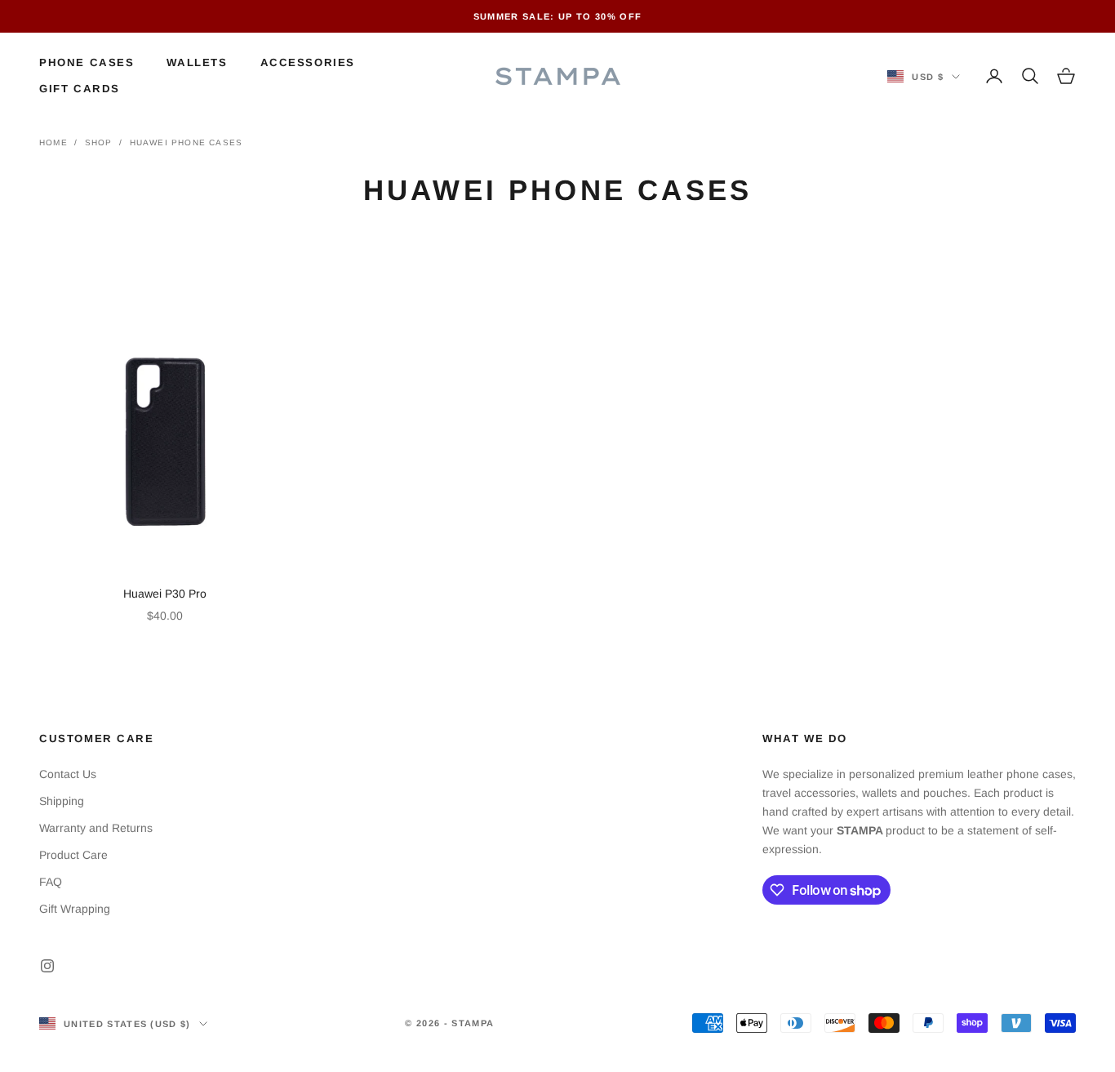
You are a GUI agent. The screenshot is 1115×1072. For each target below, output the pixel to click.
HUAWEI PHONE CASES (186, 142)
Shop (99, 142)
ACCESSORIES (307, 62)
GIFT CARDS (79, 88)
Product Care (73, 854)
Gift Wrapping (74, 908)
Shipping (61, 800)
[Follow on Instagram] (47, 966)
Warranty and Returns (96, 827)
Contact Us (67, 774)
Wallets (197, 62)
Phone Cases (86, 62)
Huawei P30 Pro (165, 593)
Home (53, 142)
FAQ (50, 881)
